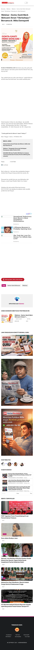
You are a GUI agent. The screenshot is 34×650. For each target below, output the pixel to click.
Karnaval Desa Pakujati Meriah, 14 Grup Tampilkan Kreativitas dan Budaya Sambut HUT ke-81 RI (19, 475)
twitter (17, 634)
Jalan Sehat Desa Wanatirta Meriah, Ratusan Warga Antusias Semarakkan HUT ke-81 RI (19, 481)
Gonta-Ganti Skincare (14, 285)
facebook (8, 634)
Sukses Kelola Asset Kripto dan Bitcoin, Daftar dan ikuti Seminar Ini (16, 144)
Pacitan (5, 554)
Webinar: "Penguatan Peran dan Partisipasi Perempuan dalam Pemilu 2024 (14, 149)
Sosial (5, 600)
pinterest (8, 636)
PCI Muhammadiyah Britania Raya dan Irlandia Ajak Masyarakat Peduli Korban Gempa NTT (16, 605)
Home (18, 493)
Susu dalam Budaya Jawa (9, 538)
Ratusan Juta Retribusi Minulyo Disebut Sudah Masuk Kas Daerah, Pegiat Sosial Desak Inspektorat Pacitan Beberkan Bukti (16, 560)
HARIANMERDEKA (22, 642)
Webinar (8, 9)
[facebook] (2, 290)
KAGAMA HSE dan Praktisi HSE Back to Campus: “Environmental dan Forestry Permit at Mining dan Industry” (16, 154)
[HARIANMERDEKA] (8, 3)
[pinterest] (12, 290)
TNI (4, 578)
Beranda (3, 9)
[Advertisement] (17, 99)
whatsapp (26, 634)
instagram (18, 636)
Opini (4, 534)
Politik (5, 512)
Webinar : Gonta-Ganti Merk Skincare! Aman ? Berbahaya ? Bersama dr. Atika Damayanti (24, 316)
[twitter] (5, 290)
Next (31, 493)
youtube (27, 636)
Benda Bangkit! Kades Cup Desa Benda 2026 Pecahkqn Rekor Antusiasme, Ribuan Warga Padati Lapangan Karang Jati (19, 488)
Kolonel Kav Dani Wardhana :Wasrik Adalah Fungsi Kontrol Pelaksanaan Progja (15, 583)
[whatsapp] (9, 290)
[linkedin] (15, 290)
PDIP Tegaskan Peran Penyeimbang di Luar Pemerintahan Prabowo (15, 517)
